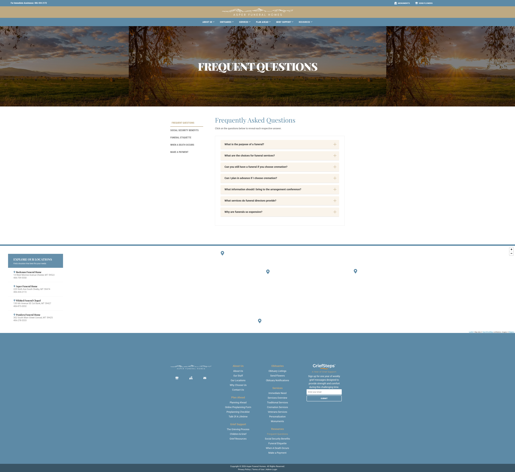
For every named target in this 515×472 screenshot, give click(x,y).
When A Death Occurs (277, 448)
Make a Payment (277, 452)
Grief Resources (238, 438)
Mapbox (511, 332)
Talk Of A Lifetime (238, 416)
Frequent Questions (277, 434)
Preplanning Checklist (238, 411)
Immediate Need (277, 393)
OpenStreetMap (488, 332)
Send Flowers (277, 375)
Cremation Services (277, 407)
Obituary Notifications (277, 380)
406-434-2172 (40, 3)
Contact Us (238, 389)
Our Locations (238, 380)
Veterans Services (277, 411)
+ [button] (511, 249)
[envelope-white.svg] (204, 379)
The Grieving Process (238, 429)
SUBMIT (324, 398)
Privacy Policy (244, 469)
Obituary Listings (277, 371)
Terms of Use (258, 469)
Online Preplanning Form (238, 407)
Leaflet (471, 332)
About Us (238, 371)
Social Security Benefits (277, 438)
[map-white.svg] (191, 379)
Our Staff (238, 375)
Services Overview (277, 397)
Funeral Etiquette (277, 443)
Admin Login (271, 469)
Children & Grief (238, 434)
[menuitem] (208, 22)
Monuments (277, 421)
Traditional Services (277, 402)
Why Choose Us (238, 385)
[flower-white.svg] (177, 379)
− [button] (511, 253)
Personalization (277, 416)
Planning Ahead (238, 402)
